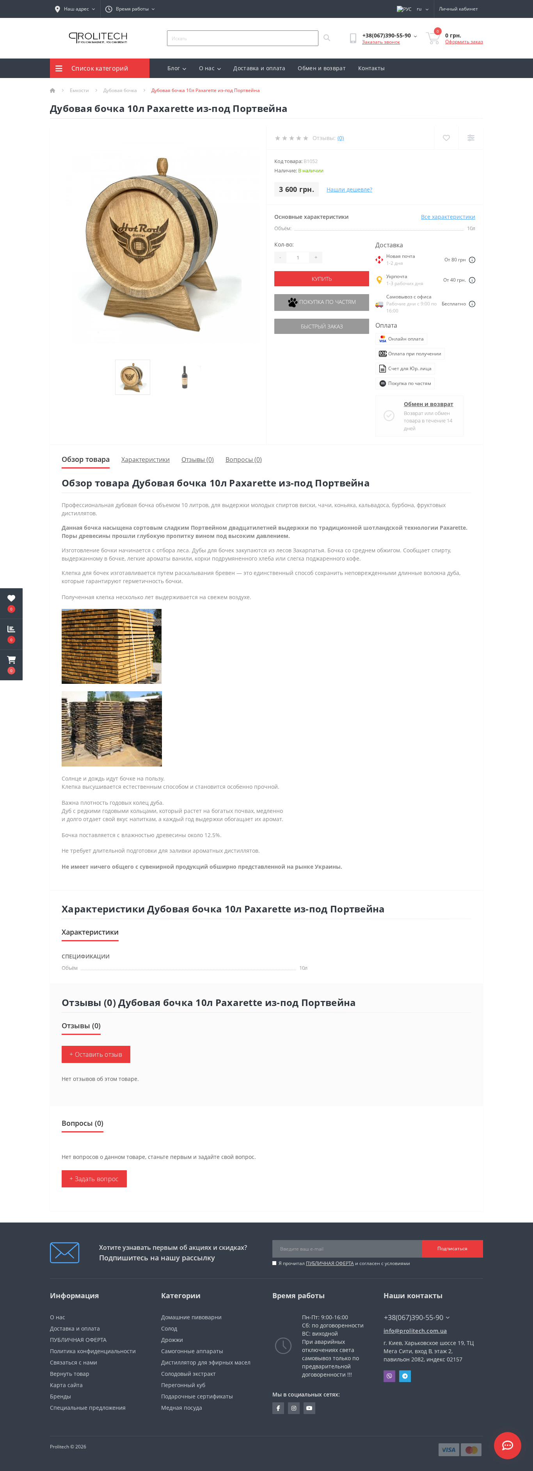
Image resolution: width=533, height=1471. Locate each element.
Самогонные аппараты (192, 1351)
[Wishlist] (446, 137)
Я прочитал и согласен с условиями (344, 1263)
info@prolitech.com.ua (415, 1330)
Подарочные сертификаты (197, 1396)
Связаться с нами (73, 1362)
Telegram (405, 1376)
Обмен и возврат (322, 68)
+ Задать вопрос (94, 1179)
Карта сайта (66, 1385)
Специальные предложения (88, 1407)
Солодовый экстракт (188, 1373)
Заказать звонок (381, 42)
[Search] (326, 38)
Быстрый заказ (322, 326)
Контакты (371, 68)
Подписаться (452, 1248)
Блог (173, 68)
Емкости (79, 90)
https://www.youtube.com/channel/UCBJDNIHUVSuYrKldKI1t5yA (309, 1408)
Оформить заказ (464, 41)
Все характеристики (448, 216)
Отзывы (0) (197, 459)
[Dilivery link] (472, 259)
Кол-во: (284, 244)
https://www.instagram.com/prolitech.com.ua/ (294, 1408)
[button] (11, 665)
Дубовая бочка (120, 90)
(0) (341, 138)
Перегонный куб (183, 1385)
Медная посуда (181, 1407)
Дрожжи (172, 1339)
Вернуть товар (69, 1373)
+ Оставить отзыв (96, 1054)
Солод (169, 1328)
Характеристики (145, 459)
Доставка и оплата (259, 68)
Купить (322, 278)
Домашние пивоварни (191, 1317)
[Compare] (470, 137)
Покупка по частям (327, 301)
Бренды (60, 1396)
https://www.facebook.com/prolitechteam (278, 1408)
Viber (389, 1376)
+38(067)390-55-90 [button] (413, 1317)
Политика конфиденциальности (93, 1351)
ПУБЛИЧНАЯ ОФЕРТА (330, 1263)
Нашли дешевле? (349, 189)
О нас (207, 68)
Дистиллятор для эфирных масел (206, 1362)
